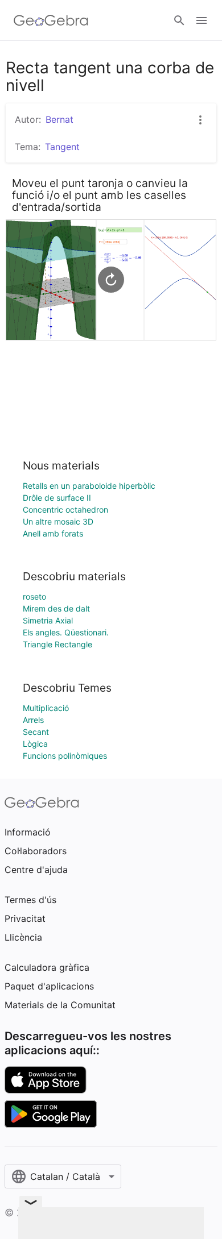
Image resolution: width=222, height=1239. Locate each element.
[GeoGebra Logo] (51, 20)
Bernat (59, 119)
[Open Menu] (201, 20)
